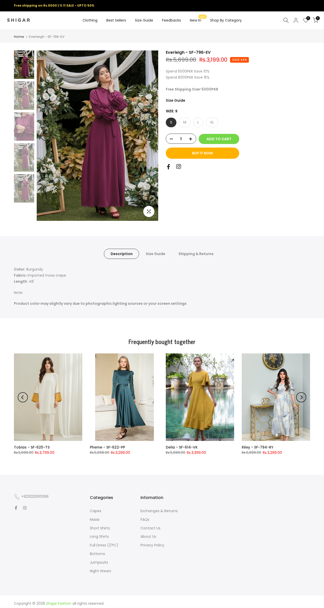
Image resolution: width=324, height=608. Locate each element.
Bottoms (97, 553)
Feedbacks (171, 20)
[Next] (149, 136)
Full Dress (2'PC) (104, 545)
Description (121, 253)
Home (19, 36)
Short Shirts (100, 528)
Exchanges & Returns (159, 510)
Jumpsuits (99, 562)
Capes (95, 510)
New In (197, 20)
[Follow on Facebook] (168, 166)
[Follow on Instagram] (178, 166)
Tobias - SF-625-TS (32, 447)
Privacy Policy (152, 545)
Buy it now (202, 153)
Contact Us (150, 528)
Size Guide (144, 20)
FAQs (144, 519)
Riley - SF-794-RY (257, 447)
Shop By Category (226, 20)
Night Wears (100, 571)
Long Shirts (99, 536)
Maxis (94, 519)
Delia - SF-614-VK (182, 447)
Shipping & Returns (195, 253)
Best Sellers (116, 20)
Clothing (90, 20)
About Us (148, 536)
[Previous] (45, 136)
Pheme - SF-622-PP (107, 447)
